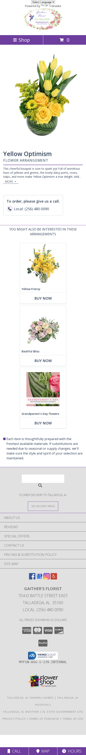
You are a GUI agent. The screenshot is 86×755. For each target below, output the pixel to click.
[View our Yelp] (54, 578)
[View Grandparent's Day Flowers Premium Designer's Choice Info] (43, 389)
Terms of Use (73, 718)
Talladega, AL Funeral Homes (30, 697)
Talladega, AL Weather (21, 711)
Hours (73, 751)
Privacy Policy (14, 718)
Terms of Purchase (44, 718)
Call (15, 751)
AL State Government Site (62, 711)
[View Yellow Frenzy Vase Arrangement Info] (43, 264)
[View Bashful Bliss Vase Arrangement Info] (43, 326)
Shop (24, 40)
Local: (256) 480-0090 (43, 609)
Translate (55, 6)
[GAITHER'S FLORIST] (43, 29)
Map (44, 751)
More (9, 181)
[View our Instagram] (46, 578)
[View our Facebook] (32, 578)
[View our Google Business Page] (39, 578)
